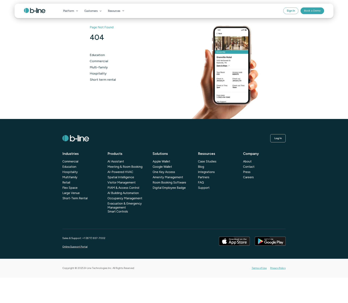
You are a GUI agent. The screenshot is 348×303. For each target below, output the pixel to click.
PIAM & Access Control (123, 187)
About (247, 161)
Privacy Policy (278, 268)
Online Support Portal (75, 246)
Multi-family (99, 67)
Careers (248, 177)
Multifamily (69, 177)
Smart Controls (117, 211)
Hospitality (98, 73)
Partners (203, 177)
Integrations (206, 172)
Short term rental (103, 80)
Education (97, 55)
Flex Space (70, 187)
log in (278, 138)
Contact (248, 166)
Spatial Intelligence (120, 177)
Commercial (99, 61)
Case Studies (207, 161)
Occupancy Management (124, 198)
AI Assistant (115, 161)
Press (246, 172)
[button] (70, 11)
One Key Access (164, 172)
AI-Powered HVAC (120, 172)
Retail (66, 182)
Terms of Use (259, 268)
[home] (38, 11)
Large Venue (71, 193)
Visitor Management (121, 182)
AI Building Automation (123, 193)
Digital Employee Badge (169, 187)
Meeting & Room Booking (124, 166)
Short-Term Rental (75, 198)
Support (204, 187)
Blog (201, 166)
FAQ (201, 182)
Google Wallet (162, 166)
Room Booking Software (169, 182)
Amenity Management (168, 177)
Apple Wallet (161, 161)
